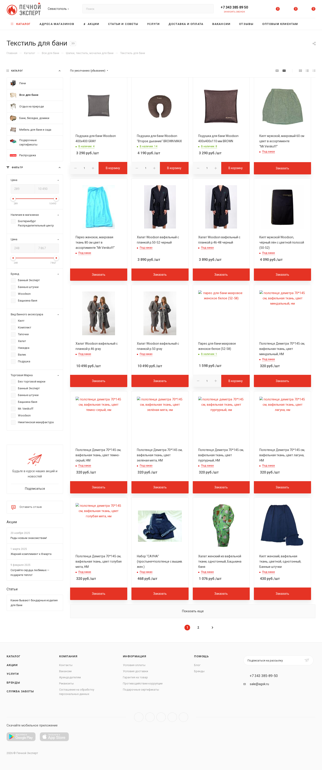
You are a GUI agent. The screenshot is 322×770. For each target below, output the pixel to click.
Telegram (150, 717)
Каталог (13, 656)
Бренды (13, 682)
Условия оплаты (134, 665)
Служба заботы (20, 691)
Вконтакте (138, 717)
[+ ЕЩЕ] (309, 24)
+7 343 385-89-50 (264, 676)
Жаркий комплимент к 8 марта (31, 554)
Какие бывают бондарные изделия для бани (34, 603)
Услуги (13, 673)
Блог (197, 665)
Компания (68, 656)
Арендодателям (70, 677)
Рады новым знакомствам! (29, 538)
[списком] (307, 70)
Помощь (201, 656)
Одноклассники (172, 717)
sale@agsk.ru (259, 684)
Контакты (66, 665)
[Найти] (208, 8)
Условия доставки (135, 671)
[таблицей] (314, 70)
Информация (134, 656)
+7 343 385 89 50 (234, 7)
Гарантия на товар (135, 677)
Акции (12, 522)
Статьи (12, 589)
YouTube (161, 717)
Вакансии (65, 671)
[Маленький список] (277, 70)
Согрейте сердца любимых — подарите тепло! (30, 572)
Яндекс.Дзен (183, 717)
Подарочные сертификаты (141, 689)
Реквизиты (66, 683)
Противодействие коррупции (143, 683)
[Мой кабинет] (260, 9)
